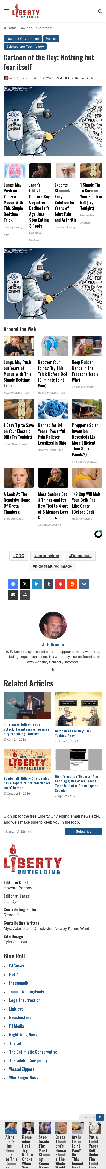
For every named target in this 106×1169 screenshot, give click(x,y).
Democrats (81, 556)
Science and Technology (25, 46)
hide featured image (53, 566)
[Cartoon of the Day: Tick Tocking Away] (78, 709)
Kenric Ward (78, 928)
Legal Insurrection (24, 1000)
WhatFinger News (23, 1078)
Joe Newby (57, 928)
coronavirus (47, 556)
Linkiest (16, 1009)
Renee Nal (13, 915)
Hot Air (15, 974)
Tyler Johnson (16, 942)
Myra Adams (14, 928)
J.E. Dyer (12, 901)
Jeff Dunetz (36, 928)
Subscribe (83, 831)
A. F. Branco (18, 78)
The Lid (15, 1043)
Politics (51, 39)
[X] (25, 584)
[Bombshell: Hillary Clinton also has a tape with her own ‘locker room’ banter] (27, 761)
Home (12, 28)
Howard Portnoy (18, 888)
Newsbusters (20, 1017)
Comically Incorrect (63, 662)
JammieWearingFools (26, 991)
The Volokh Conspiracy (28, 1060)
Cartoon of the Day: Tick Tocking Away (73, 733)
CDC (20, 556)
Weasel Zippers (22, 1069)
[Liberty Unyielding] (26, 10)
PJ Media (16, 1026)
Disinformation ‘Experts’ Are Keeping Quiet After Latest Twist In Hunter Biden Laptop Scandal (76, 783)
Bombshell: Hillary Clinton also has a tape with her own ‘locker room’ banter (27, 783)
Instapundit (19, 983)
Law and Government (36, 28)
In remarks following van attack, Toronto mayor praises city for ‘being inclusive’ (26, 729)
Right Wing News (23, 1034)
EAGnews (16, 966)
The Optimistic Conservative (33, 1052)
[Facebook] (13, 584)
